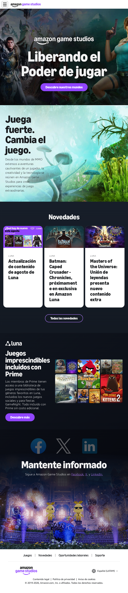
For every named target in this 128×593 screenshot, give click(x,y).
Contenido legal (41, 579)
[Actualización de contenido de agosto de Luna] (23, 237)
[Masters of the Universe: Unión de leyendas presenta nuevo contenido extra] (104, 237)
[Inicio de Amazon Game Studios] (26, 5)
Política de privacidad (64, 579)
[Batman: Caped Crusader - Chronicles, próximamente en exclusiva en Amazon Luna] (64, 237)
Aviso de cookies (86, 579)
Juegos (27, 555)
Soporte (100, 555)
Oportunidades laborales (73, 555)
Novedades (45, 555)
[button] (5, 4)
